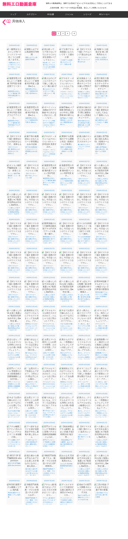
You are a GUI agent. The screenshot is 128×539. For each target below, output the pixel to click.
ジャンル (69, 14)
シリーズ (87, 14)
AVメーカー (104, 14)
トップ (14, 14)
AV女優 (50, 14)
